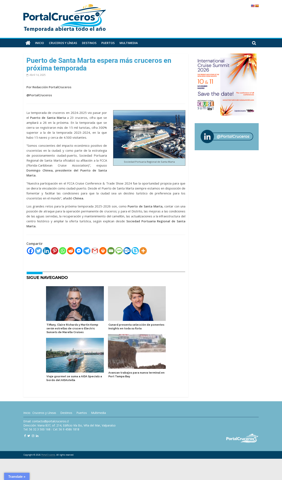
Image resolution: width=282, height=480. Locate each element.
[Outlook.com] (127, 250)
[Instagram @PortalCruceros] (33, 436)
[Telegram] (86, 250)
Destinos (89, 43)
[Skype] (135, 250)
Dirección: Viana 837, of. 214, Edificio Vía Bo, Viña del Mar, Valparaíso (69, 425)
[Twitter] (38, 250)
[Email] (111, 250)
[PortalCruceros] (28, 43)
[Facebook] (30, 250)
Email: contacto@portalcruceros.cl (46, 421)
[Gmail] (94, 250)
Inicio (39, 43)
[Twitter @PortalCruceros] (29, 436)
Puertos (108, 43)
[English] (253, 5)
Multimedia (129, 43)
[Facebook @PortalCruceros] (25, 436)
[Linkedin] (46, 250)
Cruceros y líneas (63, 43)
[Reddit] (70, 250)
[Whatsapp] (62, 250)
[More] (143, 250)
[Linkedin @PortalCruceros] (37, 436)
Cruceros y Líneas (44, 413)
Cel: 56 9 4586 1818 (66, 429)
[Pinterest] (54, 250)
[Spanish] (257, 5)
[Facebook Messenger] (78, 250)
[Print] (103, 250)
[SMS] (119, 250)
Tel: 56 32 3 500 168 (36, 429)
